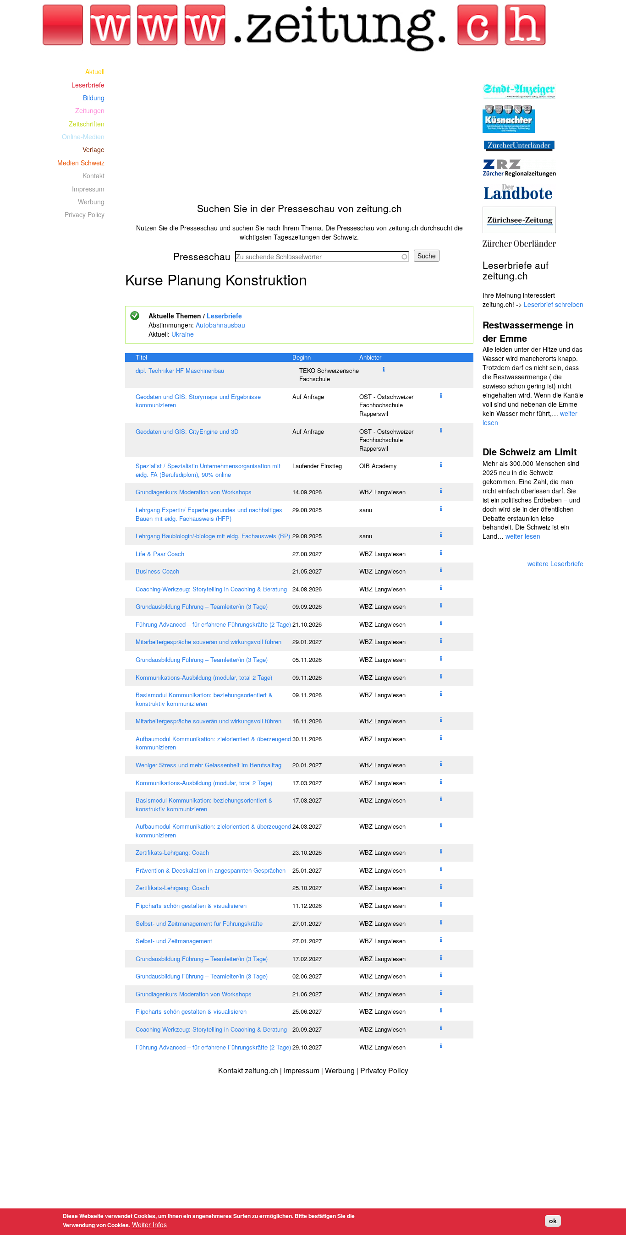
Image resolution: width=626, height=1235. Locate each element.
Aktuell (94, 71)
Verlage (93, 149)
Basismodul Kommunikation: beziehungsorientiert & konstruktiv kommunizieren (204, 699)
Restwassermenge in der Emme (528, 331)
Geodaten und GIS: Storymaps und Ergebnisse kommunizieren (198, 401)
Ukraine (182, 334)
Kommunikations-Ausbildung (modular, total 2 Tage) (204, 677)
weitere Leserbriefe (555, 563)
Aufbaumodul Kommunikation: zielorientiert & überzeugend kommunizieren (213, 743)
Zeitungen (89, 110)
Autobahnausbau (220, 324)
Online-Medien (83, 136)
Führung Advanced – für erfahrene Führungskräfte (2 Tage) (213, 624)
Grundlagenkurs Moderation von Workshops (194, 491)
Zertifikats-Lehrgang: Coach (172, 852)
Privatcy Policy (384, 1070)
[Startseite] (299, 28)
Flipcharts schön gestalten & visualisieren (191, 905)
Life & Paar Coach (160, 553)
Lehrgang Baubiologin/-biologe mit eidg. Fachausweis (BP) (213, 535)
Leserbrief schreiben (553, 304)
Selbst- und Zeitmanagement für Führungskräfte (199, 923)
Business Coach (157, 571)
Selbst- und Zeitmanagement (174, 940)
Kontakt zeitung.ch (248, 1070)
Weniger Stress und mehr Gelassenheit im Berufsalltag (208, 764)
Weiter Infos (149, 1224)
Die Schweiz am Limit (530, 451)
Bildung (93, 97)
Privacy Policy (84, 214)
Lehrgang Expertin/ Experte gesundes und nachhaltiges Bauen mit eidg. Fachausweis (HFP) (209, 514)
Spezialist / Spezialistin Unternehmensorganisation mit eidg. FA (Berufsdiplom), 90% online (208, 470)
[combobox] (322, 256)
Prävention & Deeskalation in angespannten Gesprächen (211, 870)
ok (553, 1220)
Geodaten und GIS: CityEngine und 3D (187, 431)
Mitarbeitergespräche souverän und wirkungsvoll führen (208, 641)
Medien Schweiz (80, 162)
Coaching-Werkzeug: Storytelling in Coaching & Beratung (211, 589)
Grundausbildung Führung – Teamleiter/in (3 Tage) (202, 606)
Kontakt (93, 175)
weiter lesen (522, 536)
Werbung (91, 201)
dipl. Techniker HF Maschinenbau (180, 370)
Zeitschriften (86, 123)
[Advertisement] (299, 129)
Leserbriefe (224, 315)
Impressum (88, 188)
